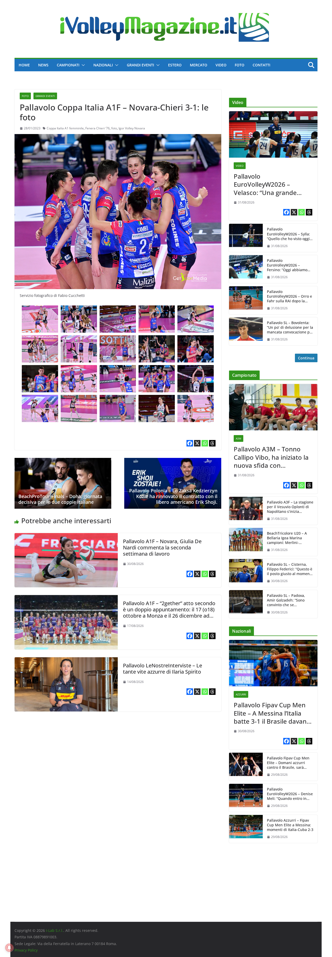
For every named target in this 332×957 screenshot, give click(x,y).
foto (114, 128)
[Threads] (212, 443)
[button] (82, 65)
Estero (175, 64)
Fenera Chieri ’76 (97, 128)
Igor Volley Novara (132, 128)
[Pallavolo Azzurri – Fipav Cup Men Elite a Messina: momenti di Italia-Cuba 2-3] (246, 829)
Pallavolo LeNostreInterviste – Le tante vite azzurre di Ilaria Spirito (162, 668)
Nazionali (103, 64)
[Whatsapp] (205, 443)
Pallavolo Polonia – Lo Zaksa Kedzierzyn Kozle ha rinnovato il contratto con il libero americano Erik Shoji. (173, 496)
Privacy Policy (26, 950)
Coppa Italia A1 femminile (65, 128)
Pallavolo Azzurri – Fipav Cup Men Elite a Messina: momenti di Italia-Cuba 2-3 (290, 825)
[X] (197, 443)
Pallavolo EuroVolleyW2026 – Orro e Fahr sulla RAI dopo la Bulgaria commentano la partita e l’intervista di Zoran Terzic (289, 296)
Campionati (68, 64)
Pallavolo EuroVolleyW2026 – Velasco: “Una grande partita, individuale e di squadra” (267, 184)
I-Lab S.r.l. (54, 930)
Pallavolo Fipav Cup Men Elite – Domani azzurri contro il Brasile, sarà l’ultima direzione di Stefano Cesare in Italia (288, 763)
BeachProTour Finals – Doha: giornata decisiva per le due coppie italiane (60, 499)
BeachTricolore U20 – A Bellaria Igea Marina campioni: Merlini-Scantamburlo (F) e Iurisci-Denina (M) (289, 538)
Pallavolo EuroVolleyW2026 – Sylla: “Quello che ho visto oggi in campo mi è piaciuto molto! (288, 234)
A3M (238, 438)
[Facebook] (189, 443)
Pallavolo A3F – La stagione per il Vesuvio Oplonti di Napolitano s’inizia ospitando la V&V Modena (290, 507)
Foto (239, 64)
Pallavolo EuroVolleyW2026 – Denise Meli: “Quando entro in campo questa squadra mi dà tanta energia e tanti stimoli (290, 794)
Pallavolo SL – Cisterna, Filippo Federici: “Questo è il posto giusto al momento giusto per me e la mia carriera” (290, 569)
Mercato (198, 64)
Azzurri (241, 694)
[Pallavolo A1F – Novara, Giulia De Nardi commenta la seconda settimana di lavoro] (66, 537)
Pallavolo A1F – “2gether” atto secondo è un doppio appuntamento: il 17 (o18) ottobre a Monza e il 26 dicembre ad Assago (169, 612)
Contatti (261, 64)
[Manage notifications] (9, 948)
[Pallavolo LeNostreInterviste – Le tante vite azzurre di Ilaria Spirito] (66, 661)
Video (221, 64)
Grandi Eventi (140, 64)
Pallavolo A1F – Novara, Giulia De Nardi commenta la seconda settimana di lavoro (162, 547)
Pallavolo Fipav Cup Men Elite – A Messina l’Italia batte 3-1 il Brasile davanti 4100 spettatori (272, 713)
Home (24, 64)
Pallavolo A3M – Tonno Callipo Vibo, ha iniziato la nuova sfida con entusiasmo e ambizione (271, 457)
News (43, 64)
